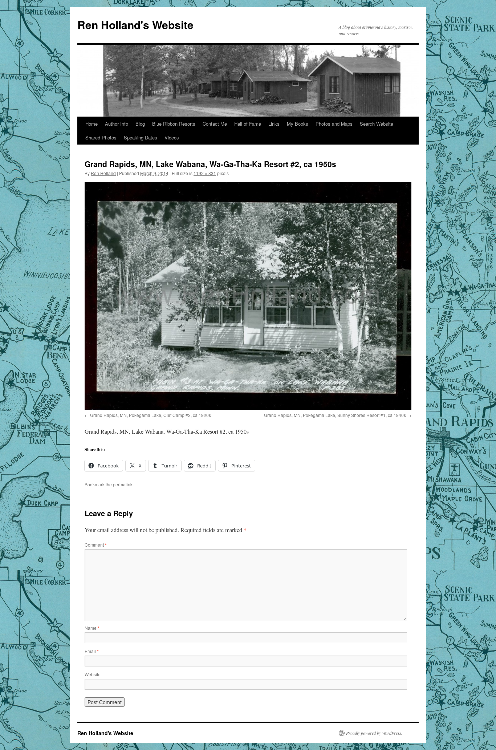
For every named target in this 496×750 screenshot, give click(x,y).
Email (92, 651)
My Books (297, 123)
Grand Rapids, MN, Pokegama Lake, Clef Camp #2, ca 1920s (150, 415)
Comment (96, 545)
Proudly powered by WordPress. (374, 733)
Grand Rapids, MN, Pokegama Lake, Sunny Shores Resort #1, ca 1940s (335, 415)
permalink (123, 484)
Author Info (116, 123)
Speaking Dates (140, 137)
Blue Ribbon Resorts (173, 123)
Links (274, 123)
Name (92, 628)
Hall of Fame (247, 123)
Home (91, 123)
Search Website (376, 123)
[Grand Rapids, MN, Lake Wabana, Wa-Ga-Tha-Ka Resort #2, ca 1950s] (248, 296)
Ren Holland (103, 173)
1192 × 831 (205, 173)
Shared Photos (101, 137)
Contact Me (215, 123)
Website (93, 674)
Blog (140, 123)
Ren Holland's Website (135, 24)
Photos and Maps (334, 123)
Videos (171, 137)
